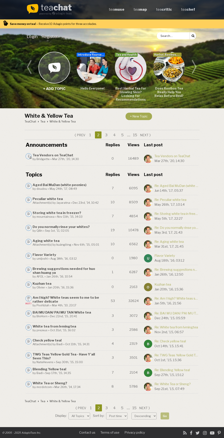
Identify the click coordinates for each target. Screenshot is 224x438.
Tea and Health (126, 54)
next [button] (144, 135)
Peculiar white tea (48, 199)
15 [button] (135, 135)
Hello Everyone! (92, 88)
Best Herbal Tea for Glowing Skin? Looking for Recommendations (130, 93)
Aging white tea (46, 241)
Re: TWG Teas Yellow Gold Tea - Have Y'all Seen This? (176, 355)
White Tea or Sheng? (50, 383)
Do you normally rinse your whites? (61, 227)
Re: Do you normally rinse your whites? (176, 228)
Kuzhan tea (42, 284)
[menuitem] (33, 36)
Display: (61, 416)
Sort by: (99, 416)
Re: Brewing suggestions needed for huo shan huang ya (176, 270)
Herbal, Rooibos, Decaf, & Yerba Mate (168, 54)
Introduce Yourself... (91, 54)
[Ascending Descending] (144, 416)
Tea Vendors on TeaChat (53, 155)
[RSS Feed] (185, 433)
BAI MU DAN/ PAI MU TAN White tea (62, 312)
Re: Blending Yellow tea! (172, 370)
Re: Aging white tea (169, 242)
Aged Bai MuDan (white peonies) (59, 185)
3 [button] (106, 135)
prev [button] (81, 135)
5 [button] (122, 135)
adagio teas (64, 13)
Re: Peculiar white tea (170, 200)
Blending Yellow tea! (49, 369)
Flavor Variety (44, 255)
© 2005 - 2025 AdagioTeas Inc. (21, 432)
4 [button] (114, 135)
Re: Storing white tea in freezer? (176, 214)
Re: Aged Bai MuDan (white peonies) (176, 186)
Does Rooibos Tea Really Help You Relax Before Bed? (169, 92)
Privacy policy (134, 433)
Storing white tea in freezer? (57, 213)
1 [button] (90, 135)
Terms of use (109, 433)
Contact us (87, 433)
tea (56, 7)
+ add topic (54, 67)
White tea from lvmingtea (54, 326)
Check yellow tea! (47, 340)
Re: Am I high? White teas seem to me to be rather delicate (176, 298)
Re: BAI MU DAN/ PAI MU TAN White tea (176, 313)
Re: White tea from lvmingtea (176, 327)
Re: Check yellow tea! (170, 341)
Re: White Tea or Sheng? (172, 384)
